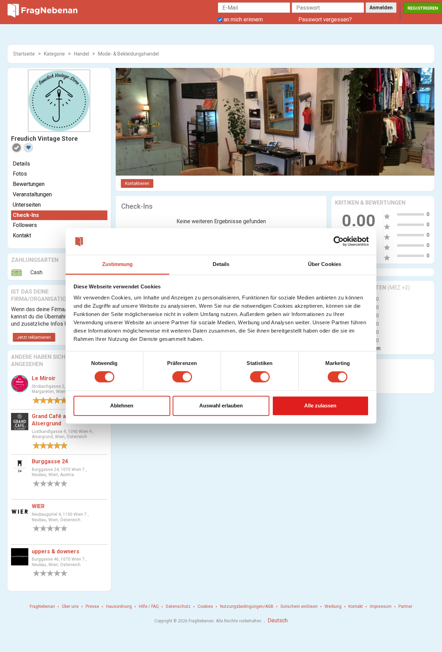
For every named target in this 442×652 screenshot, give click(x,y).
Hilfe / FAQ (149, 606)
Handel (81, 54)
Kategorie (54, 54)
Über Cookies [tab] (324, 264)
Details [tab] (221, 264)
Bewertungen (29, 184)
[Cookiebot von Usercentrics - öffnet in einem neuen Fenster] (338, 241)
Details (21, 163)
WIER (38, 506)
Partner (405, 606)
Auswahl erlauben (221, 405)
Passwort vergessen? (325, 19)
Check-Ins (26, 215)
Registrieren (422, 8)
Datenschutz (178, 606)
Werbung (333, 606)
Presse (92, 606)
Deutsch (278, 620)
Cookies (205, 606)
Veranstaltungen (32, 194)
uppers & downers (55, 551)
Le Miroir (44, 378)
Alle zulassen (320, 405)
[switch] (182, 377)
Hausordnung (119, 606)
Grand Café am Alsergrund (51, 420)
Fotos (20, 173)
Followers (25, 225)
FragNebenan (42, 606)
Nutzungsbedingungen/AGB (246, 606)
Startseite (24, 54)
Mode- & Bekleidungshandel (128, 54)
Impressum (381, 606)
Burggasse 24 (50, 461)
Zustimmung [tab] (117, 264)
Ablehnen (121, 405)
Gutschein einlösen (299, 606)
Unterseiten (27, 204)
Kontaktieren (137, 183)
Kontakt (22, 235)
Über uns (70, 606)
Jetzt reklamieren (34, 337)
